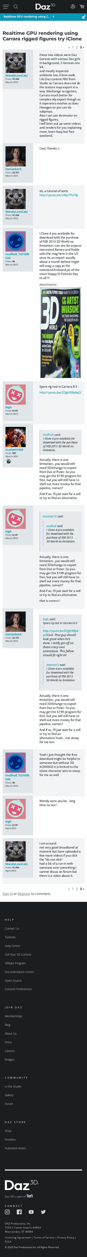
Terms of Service (44, 1237)
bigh (8, 407)
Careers (10, 1051)
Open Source (13, 980)
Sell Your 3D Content (18, 954)
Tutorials (10, 937)
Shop (8, 1131)
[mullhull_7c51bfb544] (17, 241)
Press (8, 1042)
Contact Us (12, 928)
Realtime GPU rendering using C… (27, 16)
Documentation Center (19, 972)
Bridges (9, 1059)
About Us (11, 1033)
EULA (8, 1241)
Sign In (8, 894)
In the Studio (13, 1086)
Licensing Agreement (18, 1237)
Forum (9, 1104)
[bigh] (17, 394)
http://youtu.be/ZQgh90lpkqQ (60, 392)
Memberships (13, 1016)
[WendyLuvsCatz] (17, 63)
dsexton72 (49, 516)
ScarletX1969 (14, 450)
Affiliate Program (15, 963)
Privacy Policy (65, 1237)
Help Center (12, 946)
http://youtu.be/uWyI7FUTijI (58, 195)
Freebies (10, 1139)
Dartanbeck (13, 169)
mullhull (48, 435)
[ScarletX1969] (17, 437)
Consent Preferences (18, 989)
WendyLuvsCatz (16, 75)
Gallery (9, 1095)
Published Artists (15, 1148)
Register (24, 894)
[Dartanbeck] (17, 156)
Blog (7, 1025)
